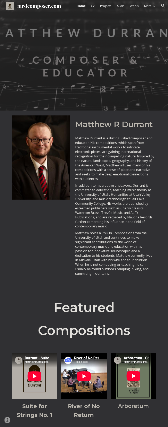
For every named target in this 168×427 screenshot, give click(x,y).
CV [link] (93, 6)
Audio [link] (121, 6)
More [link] (147, 6)
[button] (163, 6)
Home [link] (81, 6)
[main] (115, 124)
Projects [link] (105, 6)
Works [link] (134, 6)
